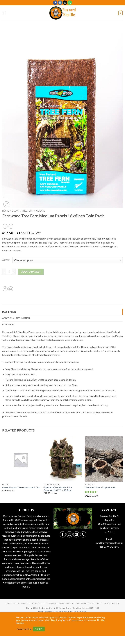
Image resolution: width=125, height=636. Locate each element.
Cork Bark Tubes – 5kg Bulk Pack (100, 487)
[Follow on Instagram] (60, 2)
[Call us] (70, 2)
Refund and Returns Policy (87, 603)
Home (5, 211)
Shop (16, 603)
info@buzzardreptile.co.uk (109, 542)
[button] (4, 13)
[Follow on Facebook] (55, 2)
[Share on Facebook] (5, 288)
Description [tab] (9, 312)
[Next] (122, 469)
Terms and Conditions (58, 603)
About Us (25, 603)
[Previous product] (11, 226)
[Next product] (5, 226)
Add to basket (31, 271)
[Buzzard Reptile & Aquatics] (62, 13)
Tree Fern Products (33, 211)
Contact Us (38, 603)
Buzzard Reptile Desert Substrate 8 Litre (21, 487)
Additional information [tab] (16, 318)
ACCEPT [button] (39, 629)
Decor (15, 211)
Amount (5, 260)
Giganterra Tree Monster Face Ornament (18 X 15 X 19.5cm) (57, 488)
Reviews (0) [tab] (8, 324)
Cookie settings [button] (24, 629)
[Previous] (2, 469)
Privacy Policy (111, 603)
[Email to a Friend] (10, 288)
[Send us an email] (65, 2)
